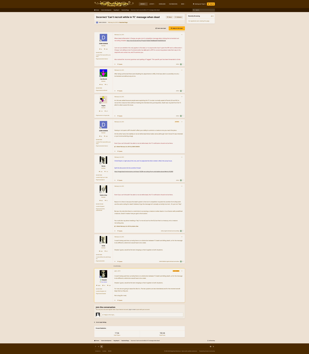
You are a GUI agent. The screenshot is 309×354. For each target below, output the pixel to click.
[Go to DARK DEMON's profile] (97, 22)
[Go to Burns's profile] (103, 160)
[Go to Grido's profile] (103, 239)
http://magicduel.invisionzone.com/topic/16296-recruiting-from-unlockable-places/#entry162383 (143, 171)
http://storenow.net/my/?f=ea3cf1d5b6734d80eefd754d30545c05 (146, 40)
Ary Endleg (176, 231)
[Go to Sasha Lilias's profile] (103, 189)
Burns (103, 166)
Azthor (177, 64)
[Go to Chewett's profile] (103, 274)
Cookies (104, 351)
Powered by (207, 351)
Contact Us (97, 351)
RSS (110, 351)
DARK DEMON (102, 22)
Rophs (103, 106)
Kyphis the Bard (168, 231)
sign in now (132, 309)
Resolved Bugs (123, 22)
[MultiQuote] (114, 64)
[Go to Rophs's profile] (103, 99)
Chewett (104, 280)
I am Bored (103, 79)
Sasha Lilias (103, 195)
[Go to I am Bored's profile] (103, 73)
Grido (103, 246)
